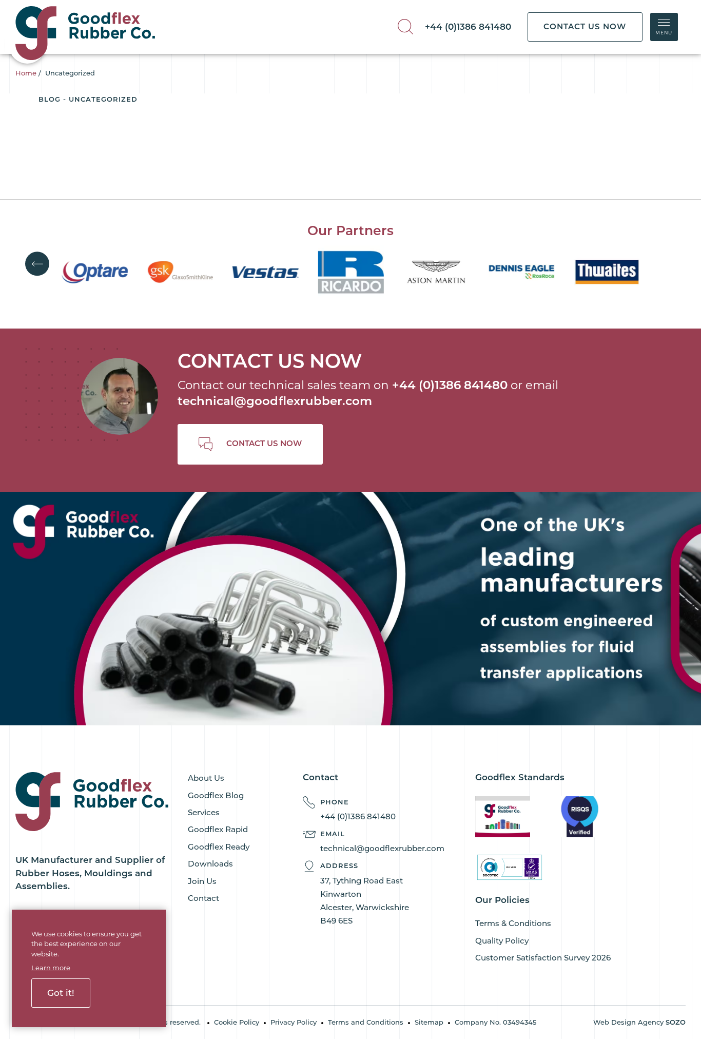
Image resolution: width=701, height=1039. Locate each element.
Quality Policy (502, 941)
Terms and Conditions (365, 1022)
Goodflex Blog (216, 795)
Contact (203, 898)
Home (25, 73)
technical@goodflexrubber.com (275, 401)
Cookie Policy (236, 1022)
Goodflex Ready (218, 847)
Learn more (50, 968)
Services (204, 812)
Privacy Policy (293, 1022)
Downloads (210, 864)
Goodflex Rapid (218, 829)
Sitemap (429, 1022)
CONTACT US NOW (584, 26)
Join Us (202, 881)
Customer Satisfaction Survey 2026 (543, 958)
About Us (206, 778)
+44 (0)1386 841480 (468, 27)
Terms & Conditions (513, 923)
